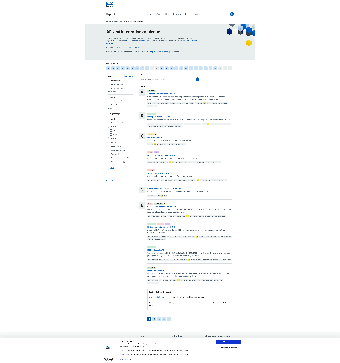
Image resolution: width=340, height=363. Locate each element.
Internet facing (222, 103)
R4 (204, 103)
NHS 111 (204, 123)
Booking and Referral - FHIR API (158, 117)
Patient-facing (160, 162)
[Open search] (232, 14)
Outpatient (155, 236)
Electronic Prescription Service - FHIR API (161, 227)
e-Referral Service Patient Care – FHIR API (161, 206)
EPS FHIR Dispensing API (155, 250)
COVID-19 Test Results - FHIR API (158, 173)
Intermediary (214, 123)
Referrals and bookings (176, 123)
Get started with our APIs (158, 297)
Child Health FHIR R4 (154, 137)
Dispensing (170, 236)
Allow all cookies (228, 342)
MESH (149, 103)
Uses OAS (150, 105)
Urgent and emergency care (160, 103)
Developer (118, 21)
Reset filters (128, 77)
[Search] (197, 79)
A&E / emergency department (192, 123)
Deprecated (151, 170)
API (187, 103)
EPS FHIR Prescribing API (155, 271)
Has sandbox (198, 103)
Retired (156, 152)
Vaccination (151, 162)
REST (155, 105)
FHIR (183, 103)
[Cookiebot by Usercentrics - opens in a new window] (108, 359)
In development (152, 134)
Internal (150, 152)
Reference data (152, 195)
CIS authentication (159, 239)
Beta (165, 203)
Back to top (110, 181)
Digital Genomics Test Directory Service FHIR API (164, 189)
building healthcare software (158, 52)
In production (152, 90)
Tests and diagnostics (180, 180)
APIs (126, 41)
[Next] (169, 319)
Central (191, 103)
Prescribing (162, 236)
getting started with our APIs (137, 47)
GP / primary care (226, 236)
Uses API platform (212, 103)
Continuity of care (180, 144)
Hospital (163, 216)
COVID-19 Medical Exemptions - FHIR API (161, 155)
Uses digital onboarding (166, 126)
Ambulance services (175, 103)
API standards (141, 41)
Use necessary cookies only (228, 347)
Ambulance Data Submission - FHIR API (161, 94)
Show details (124, 359)
